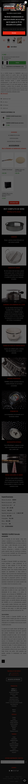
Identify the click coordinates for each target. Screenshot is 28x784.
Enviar (14, 33)
